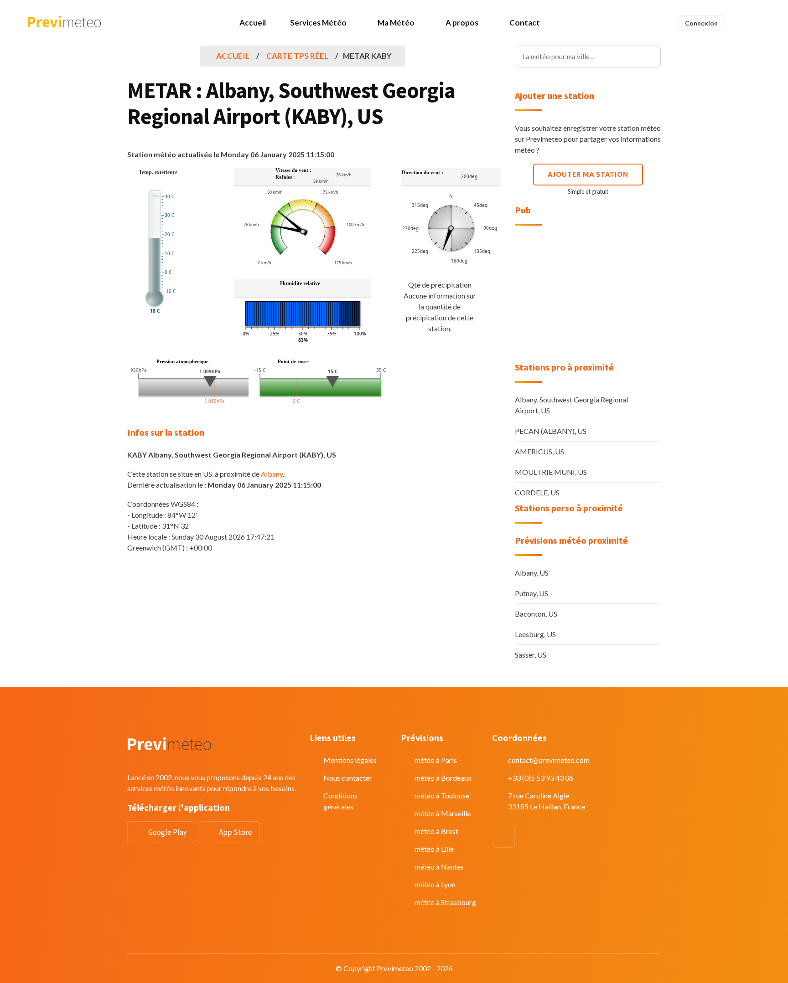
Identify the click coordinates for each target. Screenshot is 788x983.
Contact (524, 22)
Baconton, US (536, 613)
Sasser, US (530, 654)
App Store (235, 832)
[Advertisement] (588, 294)
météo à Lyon (435, 884)
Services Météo (318, 22)
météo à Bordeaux (443, 777)
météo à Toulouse (442, 795)
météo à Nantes (439, 866)
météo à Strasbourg (445, 902)
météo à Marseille (443, 813)
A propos (462, 22)
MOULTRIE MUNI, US (551, 472)
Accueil (252, 22)
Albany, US (532, 572)
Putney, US (531, 593)
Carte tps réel (297, 56)
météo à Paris (436, 760)
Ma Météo (396, 22)
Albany (272, 473)
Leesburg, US (535, 634)
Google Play (167, 832)
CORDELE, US (537, 492)
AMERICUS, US (539, 451)
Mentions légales (350, 760)
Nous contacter (347, 777)
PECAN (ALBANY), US (550, 431)
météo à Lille (434, 848)
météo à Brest (436, 831)
